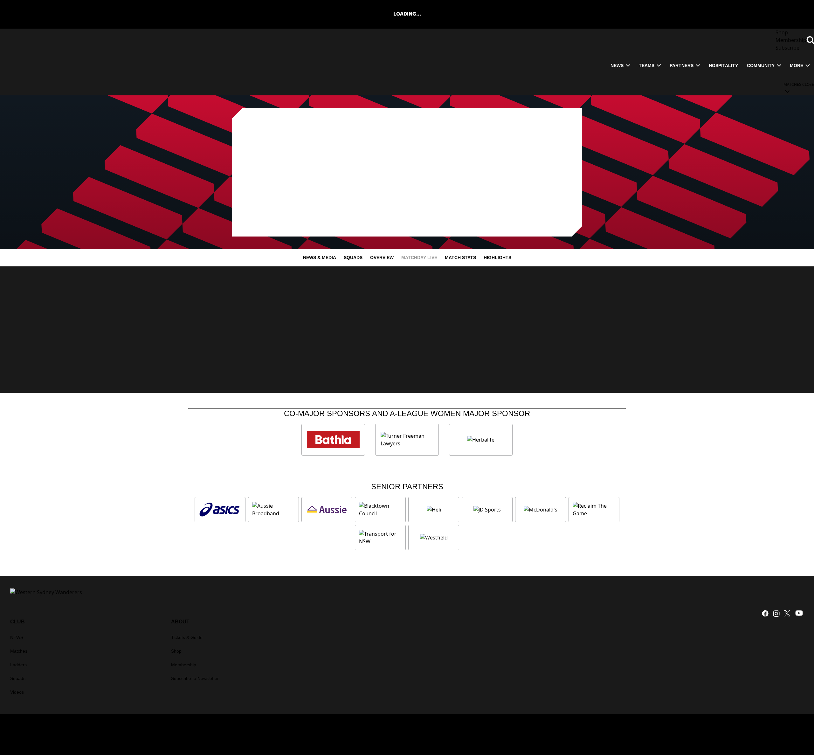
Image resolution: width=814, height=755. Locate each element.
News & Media (319, 257)
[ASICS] (220, 509)
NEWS (617, 65)
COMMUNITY (761, 65)
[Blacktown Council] (380, 509)
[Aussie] (327, 509)
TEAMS (646, 65)
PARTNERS (681, 65)
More (796, 65)
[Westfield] (434, 537)
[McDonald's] (540, 509)
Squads (353, 257)
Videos (17, 692)
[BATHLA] (333, 439)
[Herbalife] (480, 439)
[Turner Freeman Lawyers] (407, 439)
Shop (176, 651)
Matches (18, 651)
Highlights (497, 257)
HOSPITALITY (723, 65)
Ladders (18, 664)
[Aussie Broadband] (273, 509)
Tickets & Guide (187, 637)
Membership (183, 664)
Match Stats (460, 257)
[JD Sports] (487, 509)
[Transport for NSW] (380, 537)
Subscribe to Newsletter (195, 678)
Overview (382, 257)
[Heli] (434, 509)
